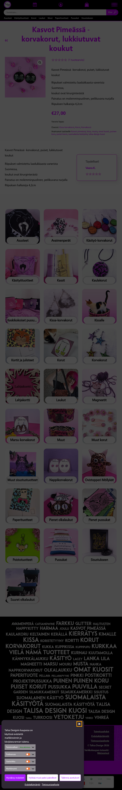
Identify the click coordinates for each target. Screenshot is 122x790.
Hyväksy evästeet (15, 777)
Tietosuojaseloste (50, 784)
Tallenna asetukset (70, 777)
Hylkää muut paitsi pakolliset (42, 777)
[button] (79, 723)
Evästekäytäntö (32, 784)
